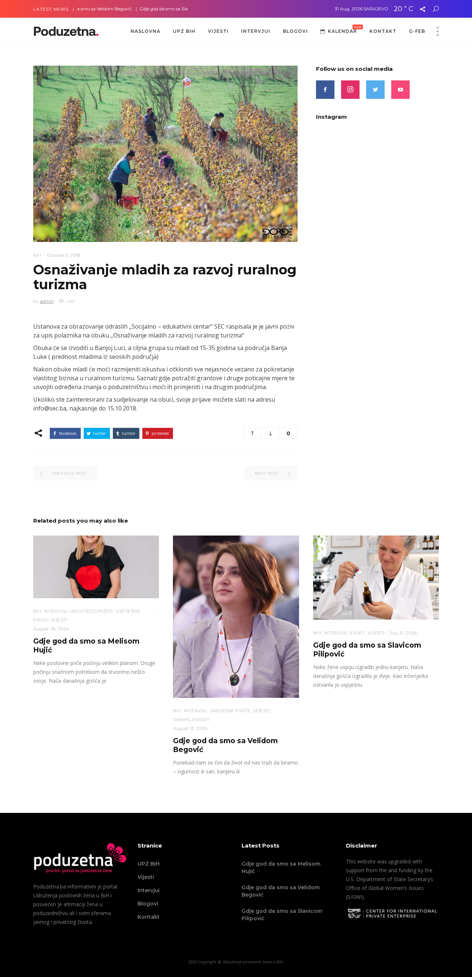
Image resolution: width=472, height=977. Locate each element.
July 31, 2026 (403, 632)
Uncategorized (91, 611)
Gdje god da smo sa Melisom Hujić (281, 867)
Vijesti (146, 877)
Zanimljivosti (191, 719)
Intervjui (149, 890)
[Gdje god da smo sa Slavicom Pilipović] (376, 578)
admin (47, 301)
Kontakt (149, 917)
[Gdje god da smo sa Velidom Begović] (236, 617)
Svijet (357, 632)
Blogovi (148, 903)
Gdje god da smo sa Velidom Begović (281, 891)
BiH (37, 255)
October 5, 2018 (63, 255)
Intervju (55, 611)
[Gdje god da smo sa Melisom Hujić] (96, 567)
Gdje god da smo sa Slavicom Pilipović (157, 8)
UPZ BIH (149, 863)
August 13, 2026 (190, 728)
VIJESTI (59, 620)
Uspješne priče (230, 710)
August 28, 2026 (51, 628)
